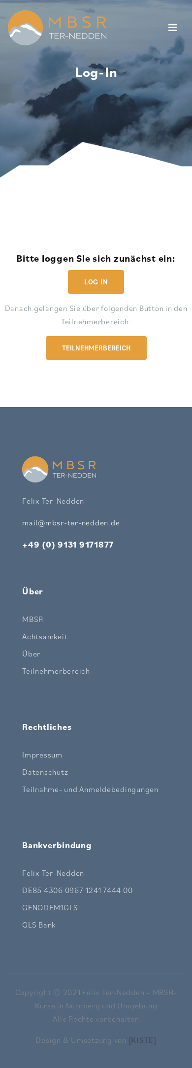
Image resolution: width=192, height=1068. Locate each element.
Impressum (42, 754)
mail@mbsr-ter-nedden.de (71, 522)
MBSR (32, 619)
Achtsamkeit (44, 636)
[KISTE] (142, 1040)
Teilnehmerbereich (96, 348)
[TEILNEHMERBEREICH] (96, 359)
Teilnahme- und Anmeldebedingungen (90, 789)
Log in (96, 281)
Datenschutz (45, 772)
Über (31, 653)
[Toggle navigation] (172, 27)
